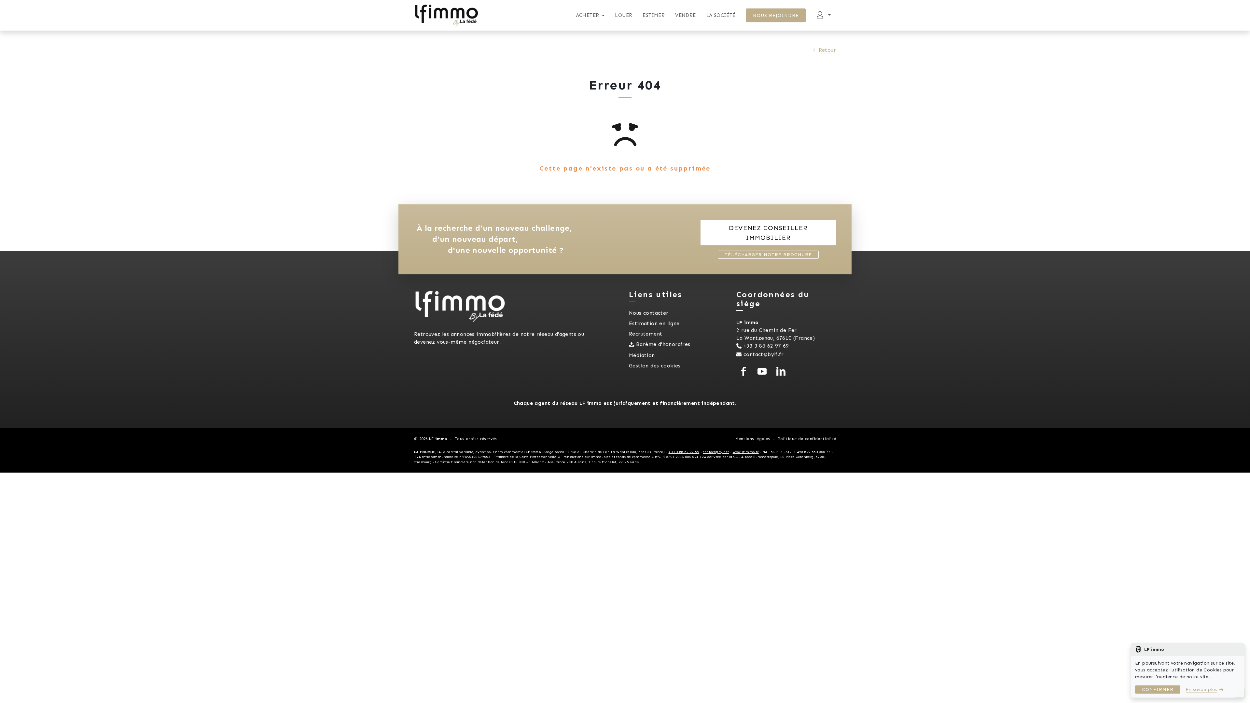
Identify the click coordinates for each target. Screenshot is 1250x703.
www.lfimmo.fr (746, 452)
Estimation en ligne (654, 323)
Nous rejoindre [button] (776, 15)
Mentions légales (752, 438)
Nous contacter (649, 313)
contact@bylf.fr (763, 354)
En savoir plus (1201, 689)
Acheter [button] (587, 15)
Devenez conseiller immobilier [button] (768, 232)
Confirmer (1158, 689)
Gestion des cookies (655, 366)
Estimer (654, 15)
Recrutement (645, 334)
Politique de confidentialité (807, 438)
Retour (827, 50)
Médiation (642, 355)
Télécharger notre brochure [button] (768, 254)
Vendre (685, 15)
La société (721, 15)
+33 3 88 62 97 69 (766, 346)
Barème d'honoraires (663, 344)
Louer (623, 15)
